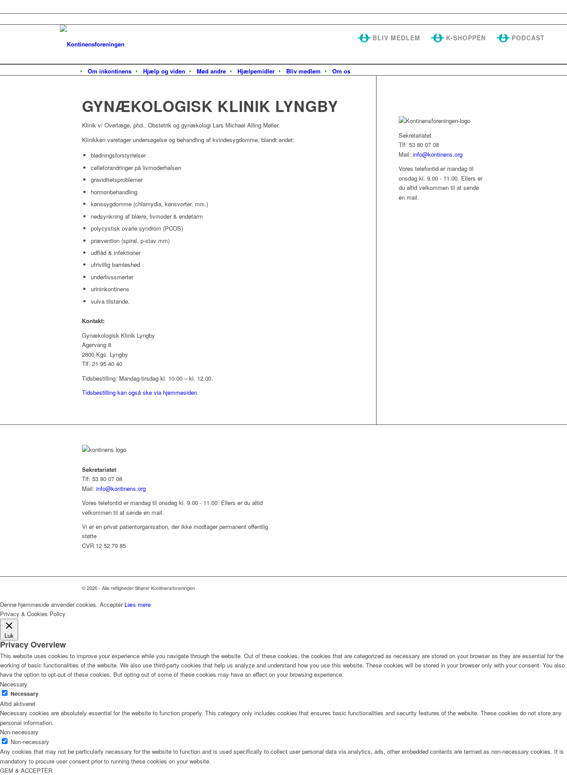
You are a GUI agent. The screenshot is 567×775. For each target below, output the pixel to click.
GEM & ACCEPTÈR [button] (26, 770)
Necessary (25, 694)
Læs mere (137, 604)
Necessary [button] (13, 684)
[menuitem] (109, 71)
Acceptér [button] (111, 604)
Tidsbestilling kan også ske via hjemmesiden (139, 392)
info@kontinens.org (436, 154)
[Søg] (362, 72)
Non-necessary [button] (19, 732)
